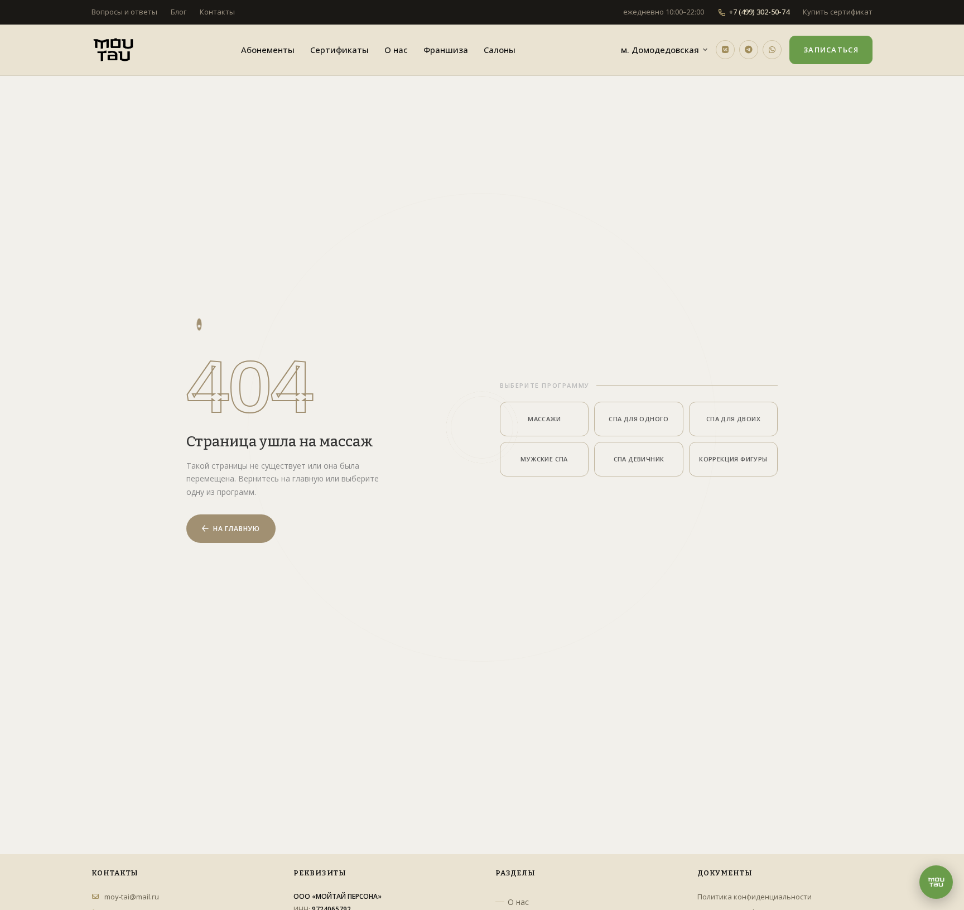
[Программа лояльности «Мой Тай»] (936, 882)
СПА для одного (639, 419)
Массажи (544, 419)
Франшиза (445, 49)
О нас (396, 49)
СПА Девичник (639, 459)
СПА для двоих (733, 419)
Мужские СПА (543, 459)
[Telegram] (748, 49)
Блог (178, 12)
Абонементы (268, 49)
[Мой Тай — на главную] (113, 49)
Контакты (217, 12)
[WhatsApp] (772, 49)
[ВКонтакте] (725, 49)
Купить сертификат (838, 12)
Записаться (831, 50)
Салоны (499, 49)
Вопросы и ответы (124, 12)
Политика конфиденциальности (754, 897)
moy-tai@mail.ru (131, 897)
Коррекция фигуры (733, 459)
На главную (236, 528)
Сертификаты (339, 49)
